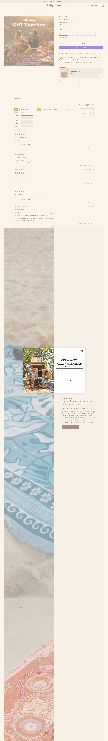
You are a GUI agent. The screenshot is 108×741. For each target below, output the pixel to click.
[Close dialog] (82, 350)
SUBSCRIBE (69, 380)
